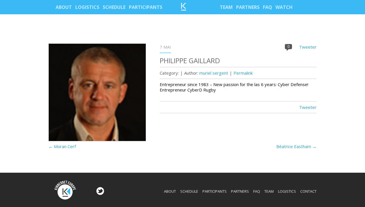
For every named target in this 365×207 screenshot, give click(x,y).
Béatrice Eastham (296, 146)
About (64, 7)
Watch (284, 7)
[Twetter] (99, 193)
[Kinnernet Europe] (183, 9)
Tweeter (308, 47)
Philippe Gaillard (190, 60)
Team (226, 7)
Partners (247, 7)
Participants (145, 7)
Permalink (243, 73)
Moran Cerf (62, 146)
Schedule (114, 7)
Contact (308, 191)
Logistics (87, 7)
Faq (267, 7)
